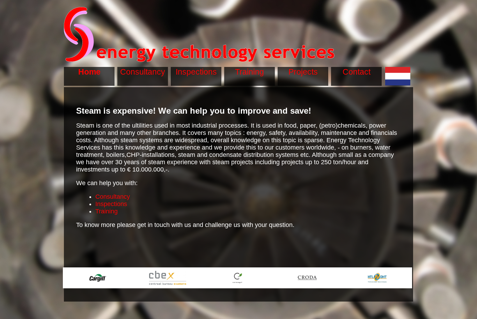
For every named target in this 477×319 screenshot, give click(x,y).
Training (106, 211)
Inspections (111, 203)
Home (89, 71)
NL (397, 71)
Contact (356, 71)
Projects (303, 71)
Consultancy (112, 196)
